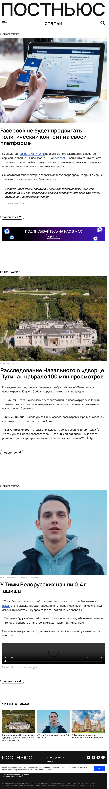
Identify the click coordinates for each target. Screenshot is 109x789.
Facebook (59, 158)
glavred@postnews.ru (67, 785)
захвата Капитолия (32, 154)
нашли (6, 605)
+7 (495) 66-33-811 (87, 785)
